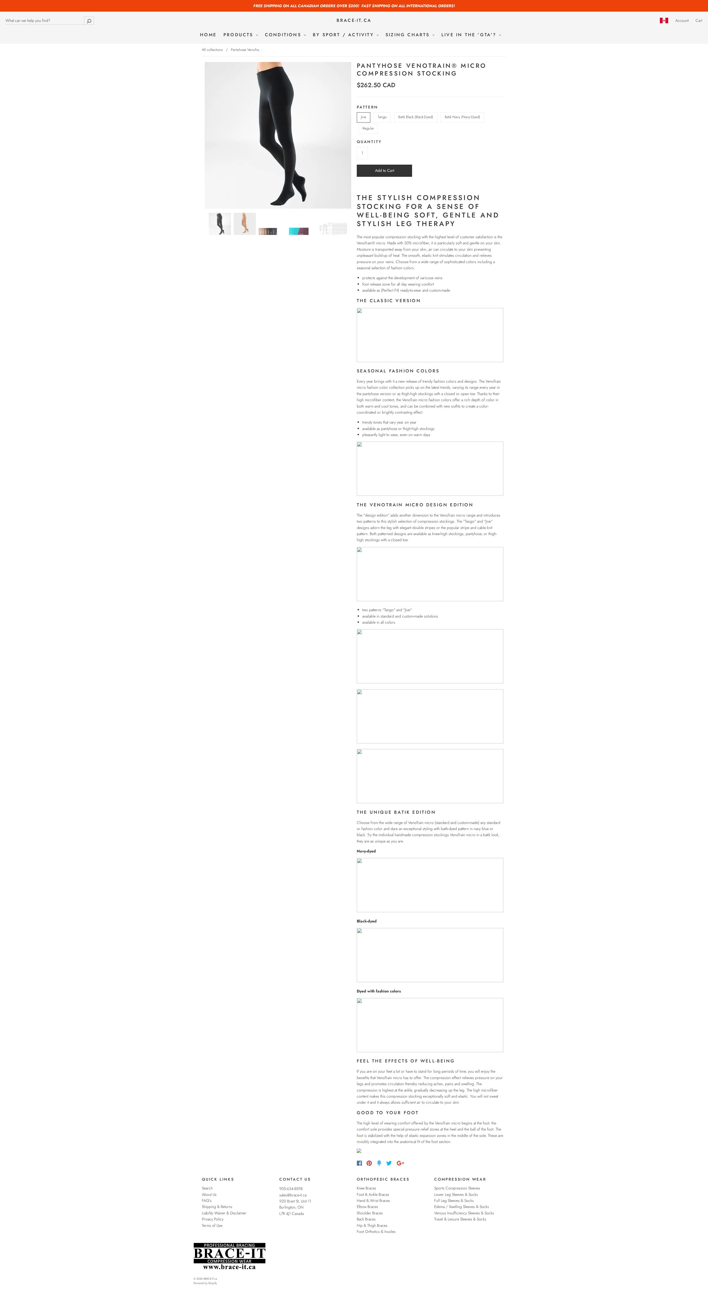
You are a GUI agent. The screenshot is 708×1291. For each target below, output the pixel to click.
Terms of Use (212, 1225)
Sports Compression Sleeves (457, 1188)
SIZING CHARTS (409, 35)
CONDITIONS (284, 35)
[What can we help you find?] (50, 20)
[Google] (400, 1163)
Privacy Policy (212, 1219)
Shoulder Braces (370, 1213)
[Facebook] (359, 1163)
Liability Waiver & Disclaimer (224, 1213)
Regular (368, 128)
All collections (212, 49)
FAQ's (207, 1200)
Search (207, 1188)
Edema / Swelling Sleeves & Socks (461, 1206)
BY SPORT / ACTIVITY (344, 35)
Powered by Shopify (205, 1283)
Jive (363, 117)
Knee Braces (366, 1188)
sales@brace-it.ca (292, 1195)
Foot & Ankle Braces (373, 1194)
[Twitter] (389, 1163)
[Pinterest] (369, 1163)
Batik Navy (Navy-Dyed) (462, 117)
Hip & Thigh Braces (372, 1225)
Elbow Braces (367, 1206)
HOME (208, 35)
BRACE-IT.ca (354, 20)
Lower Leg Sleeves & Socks (456, 1194)
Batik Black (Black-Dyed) (415, 117)
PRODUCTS (239, 35)
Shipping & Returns (217, 1206)
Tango (382, 117)
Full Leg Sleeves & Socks (454, 1200)
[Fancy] (379, 1163)
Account (682, 20)
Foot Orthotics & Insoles (376, 1231)
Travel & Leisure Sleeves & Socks (460, 1219)
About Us (209, 1194)
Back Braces (366, 1219)
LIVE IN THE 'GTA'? (470, 35)
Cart (699, 20)
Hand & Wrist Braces (373, 1200)
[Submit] (89, 21)
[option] (278, 135)
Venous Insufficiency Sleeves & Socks (464, 1213)
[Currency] (664, 20)
